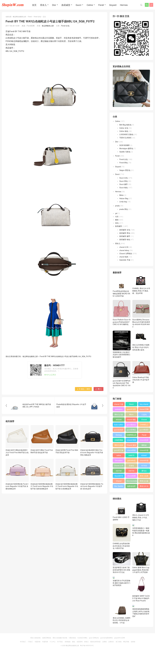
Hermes (124, 4)
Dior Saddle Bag (118, 486)
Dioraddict (119, 460)
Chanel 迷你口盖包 (131, 445)
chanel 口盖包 (118, 404)
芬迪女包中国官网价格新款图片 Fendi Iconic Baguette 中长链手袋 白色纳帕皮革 (66, 486)
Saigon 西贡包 (124, 170)
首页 (34, 4)
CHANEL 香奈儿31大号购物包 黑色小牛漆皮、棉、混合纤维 (141, 290)
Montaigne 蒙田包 (126, 148)
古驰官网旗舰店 (118, 440)
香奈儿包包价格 (35, 638)
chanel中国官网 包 (144, 461)
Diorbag (119, 435)
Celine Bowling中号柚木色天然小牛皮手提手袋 (140, 379)
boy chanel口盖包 (144, 404)
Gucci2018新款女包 (119, 476)
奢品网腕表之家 (48, 25)
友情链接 (67, 642)
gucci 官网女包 (94, 638)
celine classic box (119, 456)
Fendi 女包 (37, 16)
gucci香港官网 (144, 430)
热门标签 (119, 642)
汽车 (117, 216)
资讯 (117, 223)
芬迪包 (131, 465)
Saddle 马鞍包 (124, 151)
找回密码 (80, 642)
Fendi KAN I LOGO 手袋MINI (121, 518)
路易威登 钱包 (124, 239)
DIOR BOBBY (124, 145)
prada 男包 (123, 209)
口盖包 (144, 414)
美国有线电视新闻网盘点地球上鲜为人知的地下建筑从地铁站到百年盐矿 (140, 612)
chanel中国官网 (144, 450)
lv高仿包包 (72, 638)
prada (117, 205)
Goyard (112, 4)
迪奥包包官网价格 (131, 486)
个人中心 (52, 642)
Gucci (78, 4)
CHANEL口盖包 (144, 425)
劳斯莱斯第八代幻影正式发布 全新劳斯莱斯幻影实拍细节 (121, 354)
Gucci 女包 (123, 178)
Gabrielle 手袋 (124, 260)
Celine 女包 (123, 128)
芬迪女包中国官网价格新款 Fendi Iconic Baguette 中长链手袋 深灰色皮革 (91, 486)
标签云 (86, 642)
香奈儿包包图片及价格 (60, 638)
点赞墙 (104, 642)
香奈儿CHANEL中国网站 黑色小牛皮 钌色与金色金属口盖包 (140, 347)
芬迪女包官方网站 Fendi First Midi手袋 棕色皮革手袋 (42, 451)
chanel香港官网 (131, 450)
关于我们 (60, 642)
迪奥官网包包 (46, 638)
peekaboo (119, 409)
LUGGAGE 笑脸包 (126, 134)
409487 (144, 455)
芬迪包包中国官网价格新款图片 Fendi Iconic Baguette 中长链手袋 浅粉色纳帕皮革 (42, 486)
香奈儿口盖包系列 (144, 481)
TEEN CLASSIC (125, 137)
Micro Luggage (131, 415)
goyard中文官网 (119, 638)
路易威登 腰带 (124, 236)
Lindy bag (123, 201)
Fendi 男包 (123, 162)
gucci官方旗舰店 (118, 450)
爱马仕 (144, 470)
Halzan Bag (123, 198)
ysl (116, 213)
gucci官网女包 (131, 430)
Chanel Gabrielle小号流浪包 (118, 481)
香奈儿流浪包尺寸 (118, 445)
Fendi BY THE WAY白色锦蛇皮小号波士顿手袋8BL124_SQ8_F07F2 (65, 356)
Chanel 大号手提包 (118, 466)
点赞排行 (111, 642)
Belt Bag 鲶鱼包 (125, 124)
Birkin (121, 195)
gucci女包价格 (118, 430)
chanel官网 (131, 476)
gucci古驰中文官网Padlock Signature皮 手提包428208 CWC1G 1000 (121, 384)
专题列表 (37, 642)
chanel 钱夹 (123, 256)
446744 (131, 470)
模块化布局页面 (95, 642)
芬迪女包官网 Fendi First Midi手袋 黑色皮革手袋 (66, 451)
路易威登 (66, 4)
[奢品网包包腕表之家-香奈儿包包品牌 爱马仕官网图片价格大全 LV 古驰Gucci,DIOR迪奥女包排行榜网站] (13, 4)
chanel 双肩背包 (131, 440)
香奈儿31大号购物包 (144, 486)
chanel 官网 (144, 409)
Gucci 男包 (123, 181)
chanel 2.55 (123, 247)
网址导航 (126, 642)
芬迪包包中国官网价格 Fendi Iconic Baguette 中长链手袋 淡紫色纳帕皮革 (17, 486)
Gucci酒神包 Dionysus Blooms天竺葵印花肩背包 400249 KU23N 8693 (141, 323)
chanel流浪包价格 (144, 440)
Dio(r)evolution (132, 481)
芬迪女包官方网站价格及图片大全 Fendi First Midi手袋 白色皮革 (17, 452)
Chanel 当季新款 (125, 253)
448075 (131, 455)
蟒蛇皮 (144, 445)
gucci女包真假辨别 (106, 638)
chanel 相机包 (131, 420)
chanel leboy (124, 250)
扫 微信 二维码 (83, 389)
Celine (90, 4)
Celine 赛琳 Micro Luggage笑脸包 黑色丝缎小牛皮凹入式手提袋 (140, 569)
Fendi (101, 4)
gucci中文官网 (131, 409)
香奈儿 (43, 4)
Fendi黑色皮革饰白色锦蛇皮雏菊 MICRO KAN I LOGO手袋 (121, 293)
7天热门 (30, 642)
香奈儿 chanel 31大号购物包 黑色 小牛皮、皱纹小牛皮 (140, 517)
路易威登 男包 (124, 233)
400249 (119, 419)
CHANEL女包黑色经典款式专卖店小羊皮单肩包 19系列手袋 (121, 545)
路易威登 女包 (124, 230)
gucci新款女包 (131, 425)
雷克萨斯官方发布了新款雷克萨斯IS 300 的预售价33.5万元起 (121, 569)
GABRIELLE (131, 435)
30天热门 (23, 642)
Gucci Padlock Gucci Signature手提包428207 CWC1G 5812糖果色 (121, 321)
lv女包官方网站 (82, 638)
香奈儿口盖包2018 (118, 415)
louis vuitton (118, 424)
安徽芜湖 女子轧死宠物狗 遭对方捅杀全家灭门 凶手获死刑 (121, 582)
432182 (119, 470)
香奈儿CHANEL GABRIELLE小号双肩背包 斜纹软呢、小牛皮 (121, 620)
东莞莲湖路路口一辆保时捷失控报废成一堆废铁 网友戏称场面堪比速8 (141, 531)
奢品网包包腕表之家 (19, 16)
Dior (54, 4)
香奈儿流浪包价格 (144, 476)
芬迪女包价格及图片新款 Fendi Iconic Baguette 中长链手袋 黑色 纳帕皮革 (91, 452)
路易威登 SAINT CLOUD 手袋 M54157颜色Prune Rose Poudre (141, 598)
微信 (73, 642)
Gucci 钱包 (123, 187)
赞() (98, 389)
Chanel (144, 419)
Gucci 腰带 (123, 184)
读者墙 (133, 642)
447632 (144, 465)
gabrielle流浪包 (131, 461)
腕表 (117, 219)
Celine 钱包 (123, 131)
